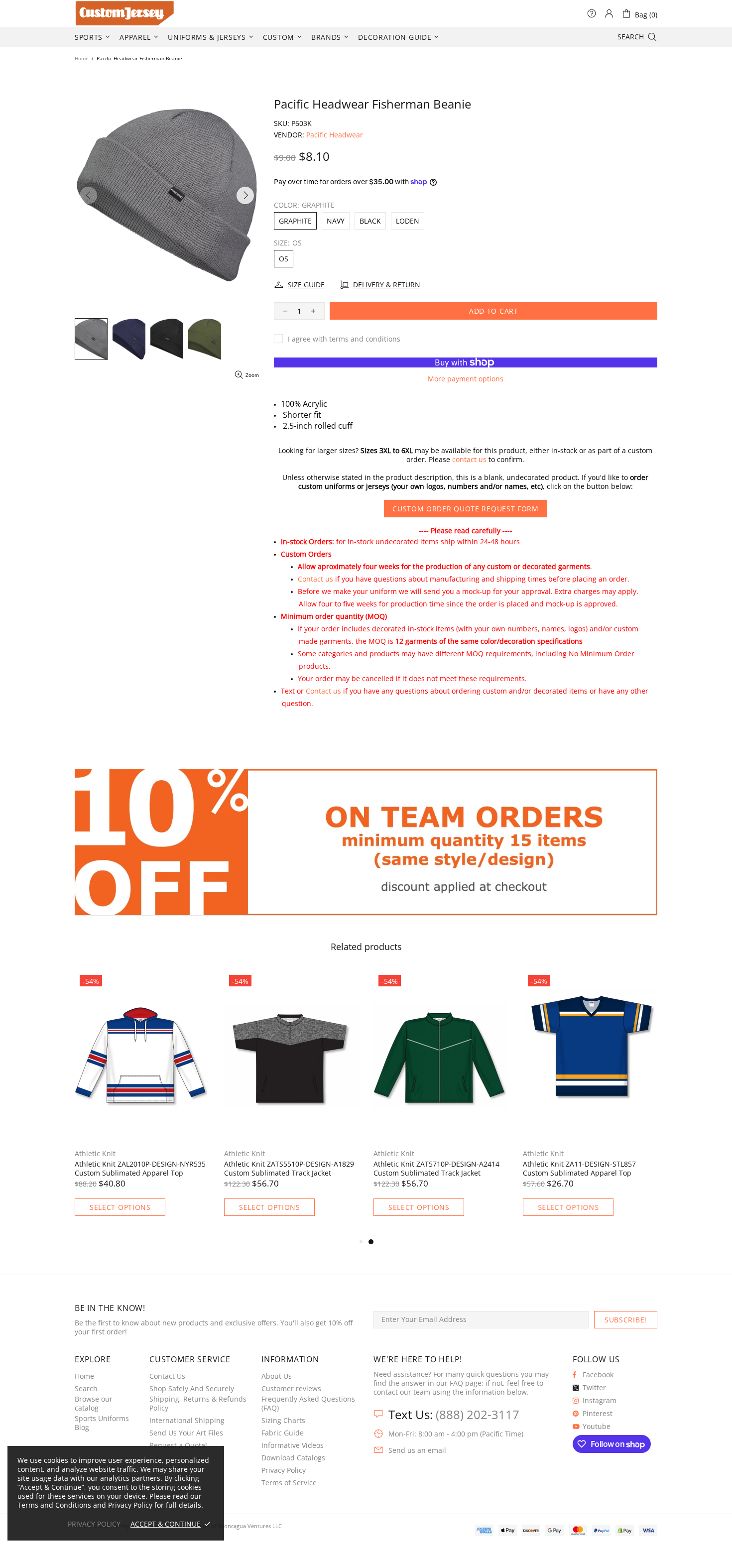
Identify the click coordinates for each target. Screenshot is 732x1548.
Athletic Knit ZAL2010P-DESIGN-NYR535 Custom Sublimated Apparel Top (438, 1169)
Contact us (315, 579)
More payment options (465, 378)
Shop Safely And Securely (191, 1388)
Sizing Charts (283, 1420)
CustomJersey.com (87, 13)
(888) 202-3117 (477, 1414)
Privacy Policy (283, 1470)
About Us (276, 1376)
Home (82, 58)
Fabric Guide (282, 1433)
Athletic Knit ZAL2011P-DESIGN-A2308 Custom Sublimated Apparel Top (287, 1169)
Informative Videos (292, 1445)
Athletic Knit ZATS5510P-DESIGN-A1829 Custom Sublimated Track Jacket (588, 1169)
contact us (469, 459)
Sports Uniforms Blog (102, 1423)
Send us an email (417, 1450)
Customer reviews (291, 1388)
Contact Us (167, 1376)
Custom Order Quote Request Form (465, 508)
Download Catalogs (293, 1457)
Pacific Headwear (334, 134)
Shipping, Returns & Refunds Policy (197, 1404)
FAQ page (466, 1383)
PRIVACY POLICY (94, 1524)
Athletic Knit (95, 1153)
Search (86, 1388)
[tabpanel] (142, 1103)
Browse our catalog (94, 1404)
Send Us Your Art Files (186, 1433)
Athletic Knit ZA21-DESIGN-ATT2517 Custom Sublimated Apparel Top (134, 1169)
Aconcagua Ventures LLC (250, 1526)
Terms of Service (289, 1482)
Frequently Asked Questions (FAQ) (308, 1404)
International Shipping (187, 1420)
